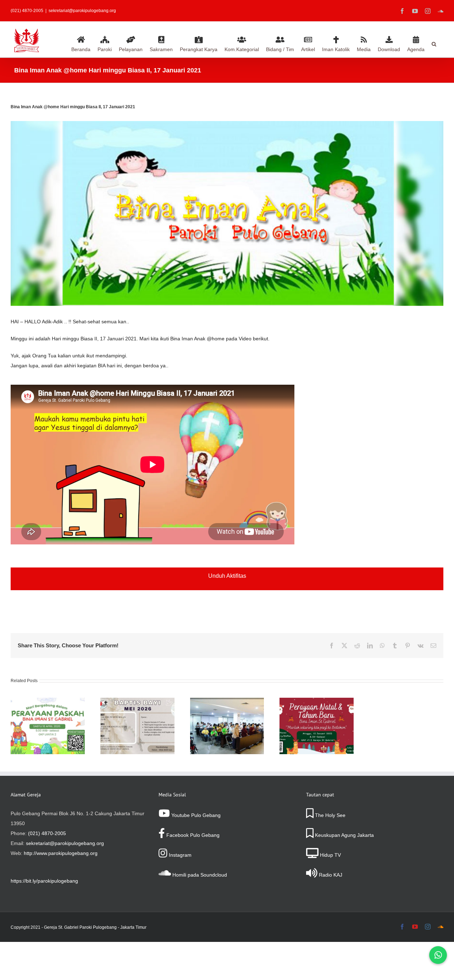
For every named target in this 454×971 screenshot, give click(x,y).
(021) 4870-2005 (47, 833)
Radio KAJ (329, 875)
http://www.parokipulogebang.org (61, 853)
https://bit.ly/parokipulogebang (44, 881)
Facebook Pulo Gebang (192, 835)
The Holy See (329, 815)
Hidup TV (330, 855)
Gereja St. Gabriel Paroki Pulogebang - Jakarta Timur (95, 927)
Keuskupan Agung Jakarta (344, 835)
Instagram (179, 855)
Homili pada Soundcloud (199, 875)
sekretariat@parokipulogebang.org (82, 10)
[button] (434, 43)
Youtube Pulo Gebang (195, 815)
